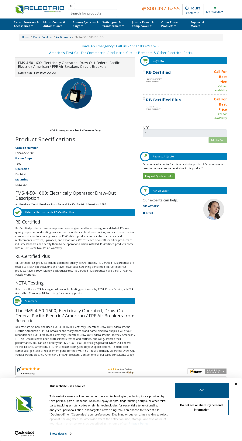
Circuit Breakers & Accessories (26, 24)
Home (25, 37)
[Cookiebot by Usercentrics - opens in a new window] (24, 433)
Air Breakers (63, 37)
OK (201, 390)
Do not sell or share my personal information (201, 407)
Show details (58, 433)
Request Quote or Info (159, 176)
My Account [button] (213, 11)
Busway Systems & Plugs (86, 24)
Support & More (197, 24)
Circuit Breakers (42, 37)
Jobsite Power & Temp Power (143, 24)
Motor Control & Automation (54, 24)
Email (149, 212)
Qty (146, 126)
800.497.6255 (163, 8)
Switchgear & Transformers (112, 24)
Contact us (192, 13)
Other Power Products (169, 24)
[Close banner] (236, 384)
